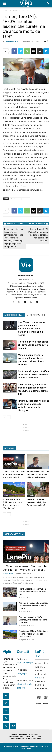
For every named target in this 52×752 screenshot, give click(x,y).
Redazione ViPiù (11, 41)
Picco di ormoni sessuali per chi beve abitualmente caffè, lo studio (33, 344)
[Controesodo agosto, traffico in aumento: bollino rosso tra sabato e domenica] (10, 374)
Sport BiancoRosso (10, 468)
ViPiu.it (38, 677)
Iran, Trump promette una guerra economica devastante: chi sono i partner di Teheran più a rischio (31, 328)
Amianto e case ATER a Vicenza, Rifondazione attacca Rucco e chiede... (33, 606)
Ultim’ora (24, 10)
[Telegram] (46, 51)
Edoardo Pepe (8, 573)
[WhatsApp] (27, 51)
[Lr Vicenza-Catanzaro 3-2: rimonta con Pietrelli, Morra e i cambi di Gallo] (14, 461)
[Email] (33, 51)
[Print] (40, 51)
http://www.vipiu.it (26, 279)
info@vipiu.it (23, 673)
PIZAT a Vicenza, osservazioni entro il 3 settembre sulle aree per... (32, 592)
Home (5, 10)
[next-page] (9, 417)
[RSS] (6, 718)
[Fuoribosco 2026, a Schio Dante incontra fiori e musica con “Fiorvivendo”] (14, 489)
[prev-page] (4, 417)
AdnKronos (15, 199)
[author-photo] (26, 271)
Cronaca (31, 496)
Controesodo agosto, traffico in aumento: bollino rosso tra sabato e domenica (33, 374)
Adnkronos (14, 10)
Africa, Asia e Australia (8, 328)
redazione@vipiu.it (26, 662)
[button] (4, 3)
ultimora (26, 199)
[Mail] (26, 302)
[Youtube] (37, 302)
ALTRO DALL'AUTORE (35, 315)
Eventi (6, 496)
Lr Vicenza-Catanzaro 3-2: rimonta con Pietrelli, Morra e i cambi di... (14, 474)
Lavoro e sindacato (34, 468)
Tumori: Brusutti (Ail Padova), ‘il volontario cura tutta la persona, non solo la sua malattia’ (38, 235)
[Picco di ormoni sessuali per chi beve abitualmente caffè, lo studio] (10, 345)
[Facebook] (14, 51)
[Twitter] (20, 51)
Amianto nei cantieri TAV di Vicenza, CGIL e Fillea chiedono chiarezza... (38, 474)
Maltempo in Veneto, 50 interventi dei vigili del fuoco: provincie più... (37, 502)
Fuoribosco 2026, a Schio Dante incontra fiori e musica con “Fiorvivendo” (33, 634)
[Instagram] (20, 302)
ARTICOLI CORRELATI (13, 315)
